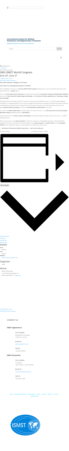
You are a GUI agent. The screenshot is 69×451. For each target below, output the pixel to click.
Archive (56, 394)
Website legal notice (20, 394)
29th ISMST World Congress (8, 80)
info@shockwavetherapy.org (23, 372)
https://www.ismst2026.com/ (10, 257)
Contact (44, 394)
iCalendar (2, 238)
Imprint (50, 394)
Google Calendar (4, 236)
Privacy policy (31, 394)
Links (38, 394)
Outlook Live (3, 242)
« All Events (3, 68)
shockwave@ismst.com (21, 344)
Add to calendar (5, 185)
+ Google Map (17, 275)
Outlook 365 (3, 240)
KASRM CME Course (6, 78)
